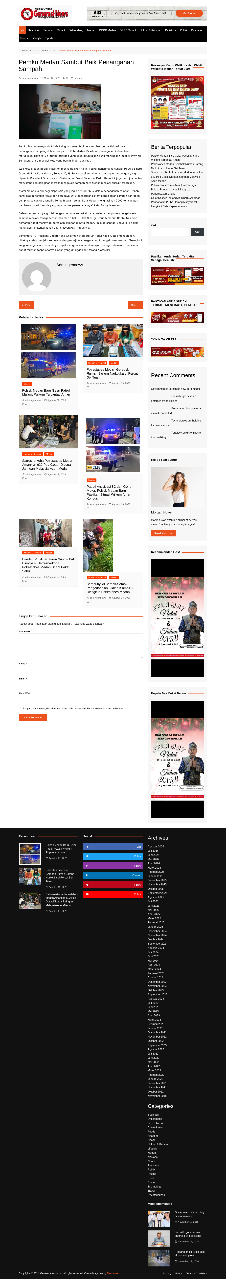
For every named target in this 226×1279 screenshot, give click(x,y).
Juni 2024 (153, 956)
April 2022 (154, 1066)
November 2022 (157, 1036)
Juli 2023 (153, 1003)
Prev (27, 305)
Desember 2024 (157, 931)
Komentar (25, 631)
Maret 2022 (154, 1070)
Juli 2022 (153, 1053)
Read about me (163, 533)
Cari (153, 225)
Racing (152, 1173)
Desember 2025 (157, 880)
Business (196, 30)
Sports (49, 38)
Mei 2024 (153, 960)
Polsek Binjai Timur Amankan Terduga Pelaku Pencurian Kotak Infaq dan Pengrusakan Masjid (173, 189)
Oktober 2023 (156, 990)
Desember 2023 (157, 981)
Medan (91, 30)
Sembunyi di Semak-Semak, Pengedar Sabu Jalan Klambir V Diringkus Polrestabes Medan (110, 588)
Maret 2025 (154, 918)
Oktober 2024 (156, 939)
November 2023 (157, 986)
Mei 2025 (153, 910)
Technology (154, 1186)
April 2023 (154, 1015)
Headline (33, 30)
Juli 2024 (153, 952)
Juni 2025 (153, 905)
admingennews (30, 78)
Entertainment (156, 1127)
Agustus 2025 (156, 897)
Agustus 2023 (156, 998)
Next (133, 305)
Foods (24, 38)
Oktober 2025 (156, 888)
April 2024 (154, 964)
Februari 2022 (156, 1074)
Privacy (167, 1273)
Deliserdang (76, 30)
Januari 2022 (155, 1079)
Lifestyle (37, 38)
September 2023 (157, 994)
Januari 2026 (155, 876)
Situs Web (24, 693)
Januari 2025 (155, 926)
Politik (183, 30)
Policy (178, 1273)
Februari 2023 (156, 1024)
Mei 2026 (153, 859)
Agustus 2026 (156, 846)
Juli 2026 (153, 850)
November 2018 (157, 1096)
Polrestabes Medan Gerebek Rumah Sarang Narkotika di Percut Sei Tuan (112, 373)
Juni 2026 (153, 855)
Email (23, 678)
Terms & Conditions (196, 1273)
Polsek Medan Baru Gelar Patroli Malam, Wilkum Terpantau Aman (61, 849)
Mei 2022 (153, 1062)
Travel (151, 1190)
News (151, 1161)
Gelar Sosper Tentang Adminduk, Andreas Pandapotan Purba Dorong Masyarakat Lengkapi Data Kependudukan (175, 202)
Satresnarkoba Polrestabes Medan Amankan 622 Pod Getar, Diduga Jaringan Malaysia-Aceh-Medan (47, 464)
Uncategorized (156, 1195)
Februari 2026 (156, 871)
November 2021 (157, 1087)
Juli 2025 (153, 901)
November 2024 (157, 935)
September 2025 (157, 893)
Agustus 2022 (156, 1049)
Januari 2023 (155, 1028)
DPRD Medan (107, 30)
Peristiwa (170, 30)
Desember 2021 (157, 1083)
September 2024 (157, 943)
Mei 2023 (153, 1011)
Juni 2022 (153, 1057)
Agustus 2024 (156, 948)
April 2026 (154, 863)
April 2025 (154, 914)
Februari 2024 (156, 973)
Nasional (48, 30)
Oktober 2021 (156, 1091)
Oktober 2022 (156, 1041)
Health (152, 1140)
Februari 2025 (156, 922)
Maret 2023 (154, 1019)
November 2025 (157, 884)
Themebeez (113, 1273)
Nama (23, 663)
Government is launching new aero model (175, 388)
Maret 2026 (154, 867)
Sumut (61, 30)
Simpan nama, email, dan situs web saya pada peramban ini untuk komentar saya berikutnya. (73, 708)
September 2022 (157, 1045)
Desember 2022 (157, 1032)
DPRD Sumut (128, 30)
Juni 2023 (153, 1007)
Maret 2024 (154, 969)
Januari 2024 (155, 977)
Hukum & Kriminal (150, 30)
